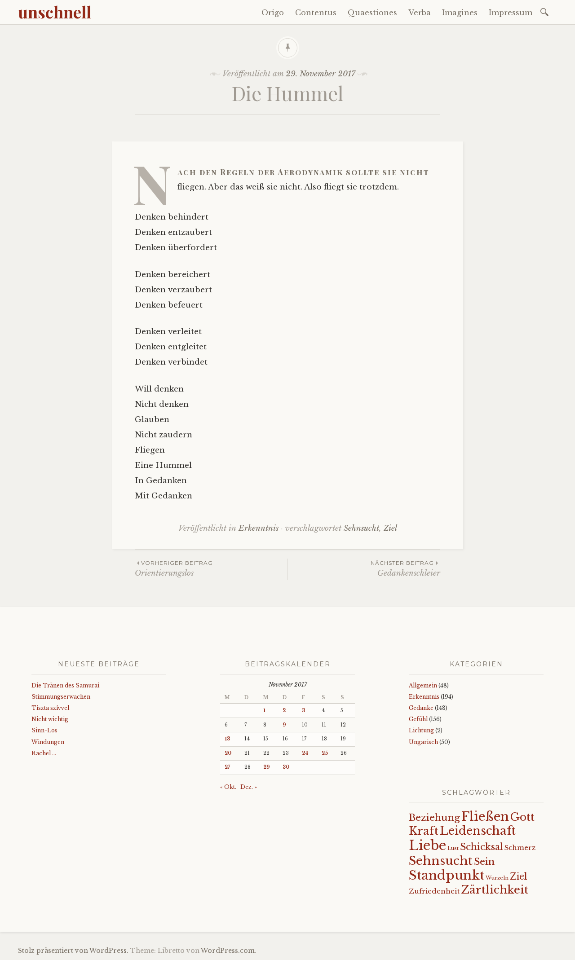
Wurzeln (497, 878)
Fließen (485, 816)
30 (286, 767)
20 (228, 753)
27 (227, 767)
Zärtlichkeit (494, 890)
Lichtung (421, 730)
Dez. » (248, 787)
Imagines (460, 12)
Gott (522, 816)
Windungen (47, 742)
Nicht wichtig (49, 719)
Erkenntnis (259, 528)
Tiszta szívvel (50, 708)
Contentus (315, 12)
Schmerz (519, 848)
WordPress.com (228, 951)
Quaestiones (372, 12)
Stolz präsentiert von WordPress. (73, 951)
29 (266, 767)
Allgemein (423, 685)
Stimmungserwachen (60, 696)
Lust (453, 848)
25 (325, 753)
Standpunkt (446, 875)
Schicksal (481, 847)
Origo (272, 12)
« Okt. (228, 787)
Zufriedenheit (434, 891)
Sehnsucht (361, 528)
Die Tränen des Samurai (65, 685)
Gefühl (418, 719)
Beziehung (434, 817)
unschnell (54, 11)
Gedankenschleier (405, 568)
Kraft (423, 831)
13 (227, 739)
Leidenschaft (478, 830)
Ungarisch (423, 742)
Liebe (427, 845)
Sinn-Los (44, 730)
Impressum (510, 12)
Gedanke (421, 708)
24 (305, 753)
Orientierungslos (174, 568)
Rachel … (43, 753)
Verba (419, 12)
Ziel (390, 528)
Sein (484, 862)
